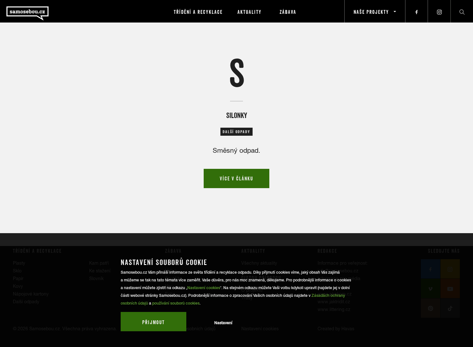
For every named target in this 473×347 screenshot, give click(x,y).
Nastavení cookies (203, 288)
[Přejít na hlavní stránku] (45, 11)
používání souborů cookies (175, 303)
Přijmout (153, 322)
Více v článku (236, 178)
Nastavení (223, 323)
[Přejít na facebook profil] (416, 11)
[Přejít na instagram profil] (439, 11)
